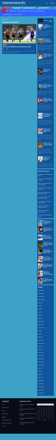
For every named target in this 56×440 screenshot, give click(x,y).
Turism (15, 14)
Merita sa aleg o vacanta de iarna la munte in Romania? (45, 184)
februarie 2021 (41, 380)
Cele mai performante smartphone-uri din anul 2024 (45, 188)
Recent (46, 20)
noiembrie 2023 (41, 327)
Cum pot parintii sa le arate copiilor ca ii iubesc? (45, 179)
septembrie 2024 (41, 299)
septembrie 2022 (41, 343)
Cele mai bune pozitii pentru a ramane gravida (48, 56)
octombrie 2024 (41, 296)
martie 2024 (40, 318)
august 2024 (40, 302)
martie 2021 (40, 377)
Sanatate (4, 44)
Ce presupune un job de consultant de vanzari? (44, 8)
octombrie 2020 (41, 393)
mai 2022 (40, 346)
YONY (5, 48)
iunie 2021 (40, 371)
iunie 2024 (40, 309)
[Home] (3, 11)
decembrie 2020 (41, 386)
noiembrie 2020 (41, 390)
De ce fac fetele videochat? (46, 71)
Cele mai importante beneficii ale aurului (47, 144)
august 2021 (40, 368)
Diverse (3, 410)
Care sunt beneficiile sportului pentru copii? (17, 47)
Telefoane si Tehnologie (8, 14)
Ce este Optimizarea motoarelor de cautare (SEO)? (47, 115)
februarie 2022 (41, 352)
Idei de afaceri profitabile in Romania (46, 159)
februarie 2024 (41, 321)
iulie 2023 (40, 330)
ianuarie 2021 (40, 383)
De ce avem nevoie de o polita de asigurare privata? (44, 202)
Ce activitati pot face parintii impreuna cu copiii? (19, 8)
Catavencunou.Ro (13, 2)
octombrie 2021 (41, 362)
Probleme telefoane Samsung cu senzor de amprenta (48, 100)
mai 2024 (40, 312)
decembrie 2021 (41, 358)
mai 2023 (40, 333)
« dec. (45, 420)
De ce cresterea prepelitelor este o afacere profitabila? (47, 40)
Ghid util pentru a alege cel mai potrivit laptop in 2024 (44, 193)
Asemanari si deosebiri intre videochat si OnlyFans (43, 206)
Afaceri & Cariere (5, 407)
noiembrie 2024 (41, 293)
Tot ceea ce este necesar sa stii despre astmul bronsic (44, 197)
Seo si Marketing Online (6, 420)
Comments (50, 21)
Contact (20, 14)
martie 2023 (40, 337)
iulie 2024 (40, 305)
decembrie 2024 (41, 290)
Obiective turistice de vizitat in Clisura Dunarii (48, 86)
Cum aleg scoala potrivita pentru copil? (46, 130)
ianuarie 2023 (40, 340)
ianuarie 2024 (40, 324)
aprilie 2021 (40, 374)
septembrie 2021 (41, 365)
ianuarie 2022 (40, 355)
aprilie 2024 (40, 315)
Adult (3, 404)
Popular (41, 20)
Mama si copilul (5, 413)
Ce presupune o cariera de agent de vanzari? (31, 8)
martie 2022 (40, 349)
